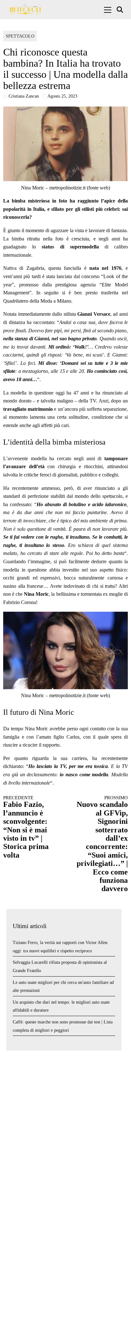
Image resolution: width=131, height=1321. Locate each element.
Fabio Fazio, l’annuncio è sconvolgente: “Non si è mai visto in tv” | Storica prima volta (26, 827)
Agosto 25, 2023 (62, 96)
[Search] (121, 9)
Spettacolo (20, 36)
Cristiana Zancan (24, 96)
